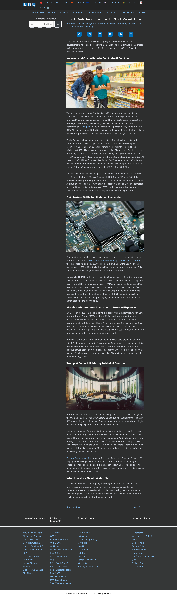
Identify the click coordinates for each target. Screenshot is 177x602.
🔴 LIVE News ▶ (49, 2)
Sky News (28, 573)
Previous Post (73, 507)
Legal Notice (138, 553)
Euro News (28, 560)
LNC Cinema (83, 533)
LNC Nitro (82, 546)
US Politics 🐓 (117, 2)
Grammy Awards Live (87, 566)
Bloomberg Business (60, 539)
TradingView (85, 126)
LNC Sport (82, 553)
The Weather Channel (60, 583)
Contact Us (137, 533)
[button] (79, 34)
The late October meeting (78, 458)
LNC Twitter (138, 566)
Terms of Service (140, 549)
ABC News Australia (32, 533)
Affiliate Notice (139, 563)
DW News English (31, 556)
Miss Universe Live (86, 563)
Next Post (140, 507)
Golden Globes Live (86, 560)
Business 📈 (135, 2)
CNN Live (54, 546)
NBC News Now (58, 576)
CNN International (31, 543)
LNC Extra (82, 543)
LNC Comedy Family (87, 539)
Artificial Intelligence (86, 23)
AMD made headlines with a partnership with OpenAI (114, 260)
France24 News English (30, 565)
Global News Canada (33, 570)
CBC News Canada (32, 539)
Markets (101, 23)
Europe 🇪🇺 (83, 2)
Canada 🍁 (68, 2)
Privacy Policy (138, 546)
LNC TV (81, 556)
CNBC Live (55, 543)
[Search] (58, 24)
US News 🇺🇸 (99, 2)
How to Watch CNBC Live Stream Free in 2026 (33, 549)
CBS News (55, 536)
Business (70, 23)
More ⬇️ (44, 7)
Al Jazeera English (32, 536)
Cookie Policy (138, 543)
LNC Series (82, 549)
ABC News (55, 533)
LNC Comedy (83, 536)
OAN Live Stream (58, 580)
